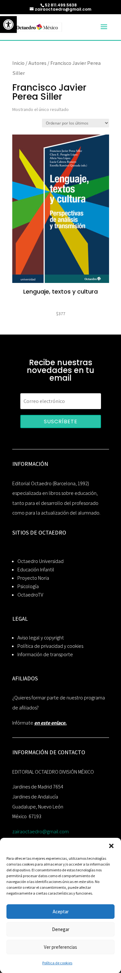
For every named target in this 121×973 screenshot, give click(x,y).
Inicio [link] (18, 62)
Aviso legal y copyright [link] (40, 637)
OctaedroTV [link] (30, 594)
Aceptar (61, 911)
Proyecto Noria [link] (33, 578)
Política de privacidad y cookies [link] (50, 646)
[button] (111, 846)
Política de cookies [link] (57, 962)
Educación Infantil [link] (35, 569)
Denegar (60, 929)
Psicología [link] (28, 586)
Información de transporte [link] (45, 654)
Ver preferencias (60, 947)
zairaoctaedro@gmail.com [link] (40, 831)
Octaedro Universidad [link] (40, 561)
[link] (8, 24)
